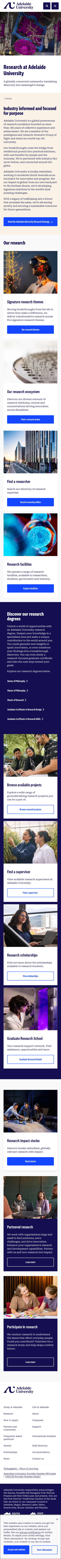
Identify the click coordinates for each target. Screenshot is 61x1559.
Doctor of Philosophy (16, 681)
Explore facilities (30, 588)
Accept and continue (16, 1549)
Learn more (30, 1262)
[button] (57, 1519)
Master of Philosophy (16, 690)
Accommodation (41, 1452)
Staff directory (40, 1445)
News (6, 1458)
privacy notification (30, 1532)
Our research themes (30, 329)
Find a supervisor (30, 892)
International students (44, 1436)
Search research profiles (30, 502)
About (35, 1413)
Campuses (37, 1420)
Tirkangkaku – (21, 1468)
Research (8, 1413)
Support (36, 1427)
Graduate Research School (30, 1059)
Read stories (30, 1161)
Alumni (7, 1445)
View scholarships (30, 976)
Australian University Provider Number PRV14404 (30, 1473)
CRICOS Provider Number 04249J (23, 1476)
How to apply (11, 1420)
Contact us (38, 1458)
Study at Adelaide (13, 1407)
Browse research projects (30, 809)
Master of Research (15, 700)
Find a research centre (30, 419)
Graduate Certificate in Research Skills (24, 719)
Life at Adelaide (40, 1407)
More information (44, 1549)
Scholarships (10, 1452)
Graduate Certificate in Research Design (24, 709)
